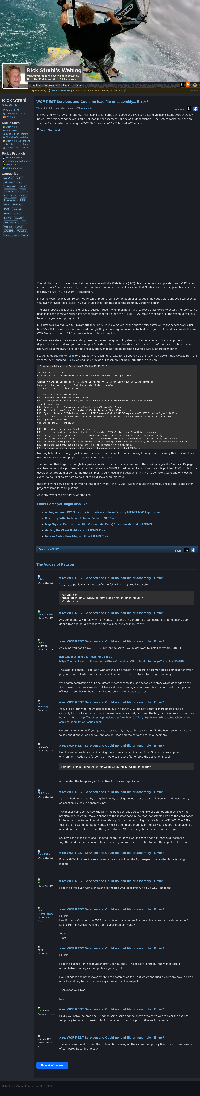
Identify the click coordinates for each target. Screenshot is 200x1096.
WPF (23, 191)
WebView (22, 231)
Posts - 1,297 (12, 110)
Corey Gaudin (45, 614)
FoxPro (7, 218)
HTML (14, 195)
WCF (6, 204)
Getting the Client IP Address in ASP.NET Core (75, 530)
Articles (49, 84)
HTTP (25, 235)
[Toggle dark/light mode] (195, 85)
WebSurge (11, 164)
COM (19, 227)
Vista (6, 235)
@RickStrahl (10, 105)
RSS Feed (10, 117)
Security (17, 204)
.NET (19, 178)
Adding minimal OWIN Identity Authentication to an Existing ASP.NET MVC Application (102, 512)
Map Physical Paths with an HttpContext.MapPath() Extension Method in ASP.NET (98, 524)
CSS (18, 213)
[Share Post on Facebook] (193, 550)
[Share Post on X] (187, 550)
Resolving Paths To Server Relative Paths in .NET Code (80, 518)
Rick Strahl (43, 793)
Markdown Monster (15, 157)
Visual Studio (10, 191)
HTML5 (7, 213)
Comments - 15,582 (15, 113)
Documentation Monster (18, 161)
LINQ (22, 200)
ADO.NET (8, 231)
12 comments (85, 108)
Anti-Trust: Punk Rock (16, 144)
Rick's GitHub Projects (16, 134)
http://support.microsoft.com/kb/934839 (85, 656)
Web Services (11, 222)
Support (78, 84)
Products (64, 84)
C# (19, 182)
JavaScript (9, 187)
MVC (6, 209)
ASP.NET (8, 178)
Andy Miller (44, 854)
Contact (36, 84)
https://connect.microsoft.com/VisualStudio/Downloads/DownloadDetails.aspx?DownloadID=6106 (122, 661)
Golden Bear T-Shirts (16, 147)
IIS (5, 195)
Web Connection (14, 168)
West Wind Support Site (17, 140)
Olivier (41, 579)
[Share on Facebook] (195, 108)
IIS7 (23, 222)
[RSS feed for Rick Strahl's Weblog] (188, 84)
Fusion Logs (66, 355)
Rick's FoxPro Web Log (17, 137)
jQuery (22, 187)
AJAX (24, 195)
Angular (19, 218)
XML (16, 235)
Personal (17, 209)
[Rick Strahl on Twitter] (181, 84)
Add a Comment (54, 1065)
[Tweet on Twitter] (190, 108)
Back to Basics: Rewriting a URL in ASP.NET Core (76, 536)
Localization (10, 200)
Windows (8, 182)
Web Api (8, 227)
